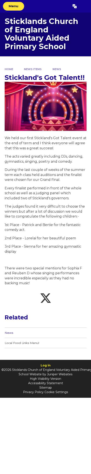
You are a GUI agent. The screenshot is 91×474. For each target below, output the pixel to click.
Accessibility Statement (45, 383)
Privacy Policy (33, 392)
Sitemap (45, 387)
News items (32, 69)
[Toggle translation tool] (74, 6)
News (56, 69)
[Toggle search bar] (83, 6)
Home (9, 69)
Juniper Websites (59, 374)
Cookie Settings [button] (56, 392)
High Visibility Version (45, 379)
